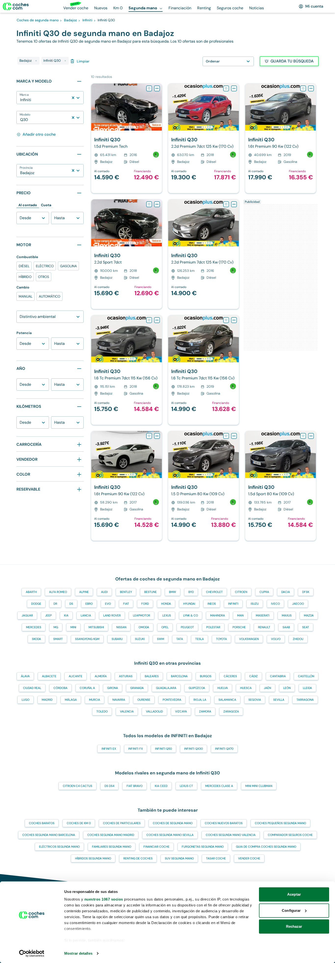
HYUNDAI (189, 604)
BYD (191, 592)
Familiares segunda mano (111, 847)
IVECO (275, 604)
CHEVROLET (214, 592)
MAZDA (309, 615)
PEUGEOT (187, 627)
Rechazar (294, 926)
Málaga (71, 700)
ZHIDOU (298, 639)
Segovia (254, 700)
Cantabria (278, 676)
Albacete (49, 676)
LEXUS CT (186, 786)
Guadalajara (166, 688)
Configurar (291, 910)
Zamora (205, 711)
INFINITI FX (135, 749)
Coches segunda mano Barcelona (48, 835)
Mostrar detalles (78, 953)
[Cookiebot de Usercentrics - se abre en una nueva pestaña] (31, 953)
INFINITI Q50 (163, 749)
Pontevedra (172, 700)
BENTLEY (126, 592)
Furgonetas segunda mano (203, 847)
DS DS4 (109, 786)
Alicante (75, 676)
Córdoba (60, 688)
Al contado (27, 205)
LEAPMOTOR (141, 615)
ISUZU (255, 604)
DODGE (36, 604)
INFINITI (233, 604)
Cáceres (230, 676)
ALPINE (84, 592)
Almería (101, 676)
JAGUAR (27, 615)
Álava (25, 676)
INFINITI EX (109, 749)
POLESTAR (213, 627)
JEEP (48, 615)
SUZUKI (140, 639)
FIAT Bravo (134, 786)
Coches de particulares (122, 823)
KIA (66, 615)
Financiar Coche (156, 847)
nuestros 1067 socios (103, 899)
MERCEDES (33, 627)
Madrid (47, 700)
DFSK (305, 592)
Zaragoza (231, 711)
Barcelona (179, 676)
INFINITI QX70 (224, 749)
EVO (108, 604)
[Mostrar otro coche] (126, 127)
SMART (58, 639)
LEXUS (166, 615)
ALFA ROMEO (58, 592)
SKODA (36, 639)
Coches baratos (41, 823)
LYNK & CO (190, 615)
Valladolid (154, 711)
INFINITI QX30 (193, 749)
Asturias (125, 676)
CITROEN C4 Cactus (77, 786)
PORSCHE (239, 627)
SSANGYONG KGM (87, 639)
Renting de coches (138, 858)
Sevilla (278, 700)
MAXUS (287, 615)
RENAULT (264, 627)
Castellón (306, 676)
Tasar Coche (216, 858)
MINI (73, 627)
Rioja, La (199, 700)
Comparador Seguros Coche (290, 835)
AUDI (104, 592)
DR (55, 604)
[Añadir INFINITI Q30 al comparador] (157, 88)
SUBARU (117, 639)
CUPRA (264, 592)
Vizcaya (181, 711)
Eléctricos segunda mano (59, 847)
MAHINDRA (217, 615)
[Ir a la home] (15, 6)
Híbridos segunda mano (93, 858)
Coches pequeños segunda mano (280, 823)
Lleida (307, 688)
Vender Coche (249, 858)
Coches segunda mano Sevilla (169, 835)
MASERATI (263, 615)
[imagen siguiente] (158, 107)
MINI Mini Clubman (258, 786)
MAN (240, 615)
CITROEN (241, 592)
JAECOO (298, 604)
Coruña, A (87, 688)
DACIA (285, 592)
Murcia (94, 700)
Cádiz (253, 676)
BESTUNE (150, 592)
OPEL (164, 627)
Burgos (205, 676)
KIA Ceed (161, 786)
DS (71, 604)
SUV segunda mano (179, 858)
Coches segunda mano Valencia (231, 835)
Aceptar (294, 894)
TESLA (199, 639)
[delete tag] (36, 60)
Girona (112, 688)
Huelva (222, 688)
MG (55, 627)
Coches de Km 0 (79, 823)
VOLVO (276, 639)
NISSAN (121, 627)
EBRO (89, 604)
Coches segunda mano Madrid (110, 835)
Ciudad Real (32, 688)
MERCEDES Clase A (219, 786)
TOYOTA (221, 639)
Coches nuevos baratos (224, 823)
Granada (137, 688)
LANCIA (86, 615)
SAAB (286, 627)
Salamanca (227, 700)
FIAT (126, 604)
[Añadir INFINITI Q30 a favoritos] (149, 88)
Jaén (267, 688)
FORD (145, 604)
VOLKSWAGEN (249, 639)
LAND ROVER (112, 615)
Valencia (127, 711)
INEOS (211, 604)
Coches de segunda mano (173, 823)
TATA (179, 639)
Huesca (246, 688)
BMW (172, 592)
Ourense (143, 700)
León (287, 688)
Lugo (25, 700)
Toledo (102, 711)
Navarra (118, 700)
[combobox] (20, 100)
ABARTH (31, 592)
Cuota (46, 205)
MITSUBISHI (96, 627)
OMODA (144, 627)
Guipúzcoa (197, 688)
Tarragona (305, 700)
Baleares (152, 676)
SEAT (305, 627)
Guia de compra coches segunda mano (266, 847)
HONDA (166, 604)
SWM (160, 639)
